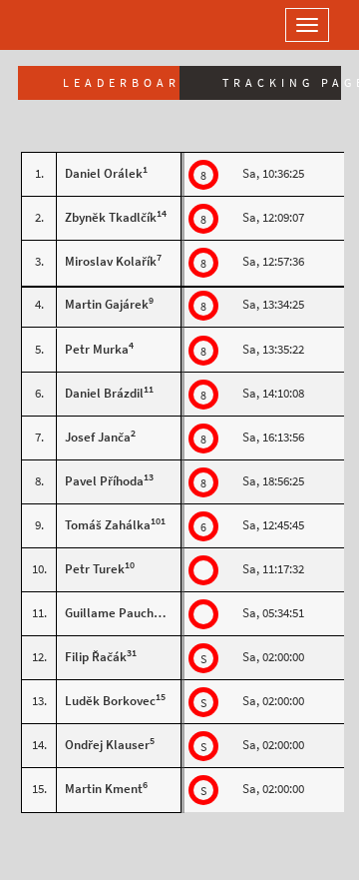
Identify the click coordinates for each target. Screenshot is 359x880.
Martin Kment (104, 788)
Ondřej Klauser (107, 744)
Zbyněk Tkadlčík (111, 217)
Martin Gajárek (107, 304)
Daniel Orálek (104, 173)
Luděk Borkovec (110, 700)
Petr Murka (97, 349)
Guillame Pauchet (115, 612)
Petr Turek (95, 568)
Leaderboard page (121, 83)
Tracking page (281, 83)
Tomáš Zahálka (108, 524)
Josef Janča (98, 437)
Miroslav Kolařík (111, 261)
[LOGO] (80, 25)
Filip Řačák (96, 656)
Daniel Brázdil (104, 393)
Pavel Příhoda (104, 480)
